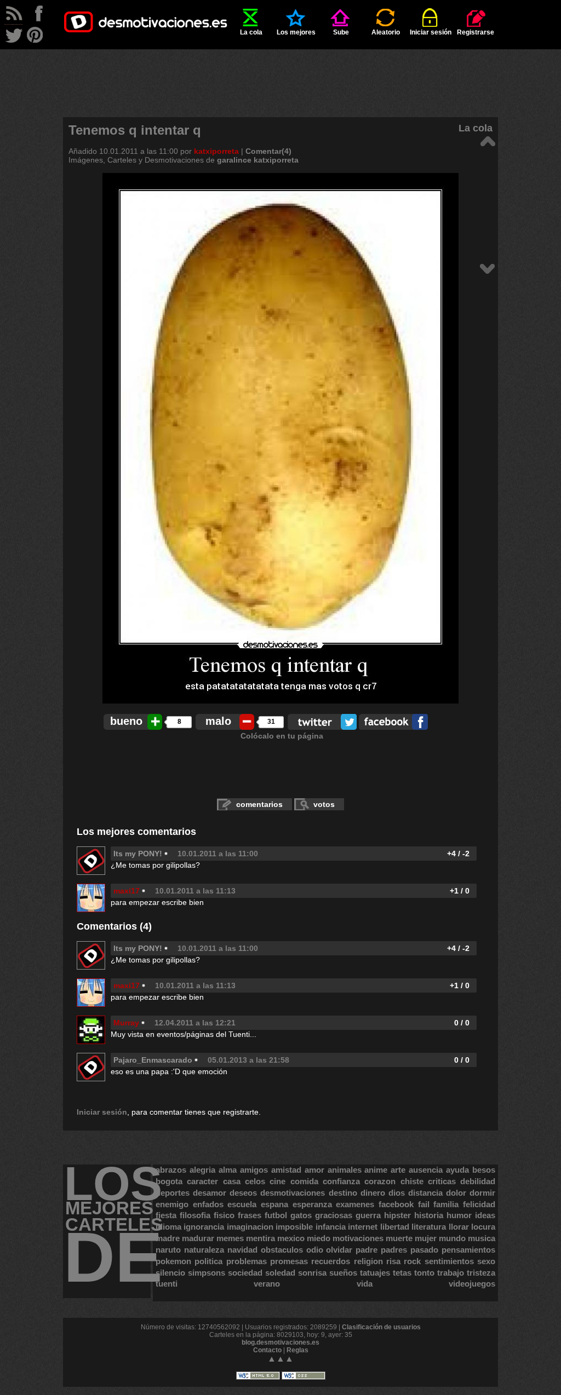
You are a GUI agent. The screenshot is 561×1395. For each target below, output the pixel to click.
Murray (126, 1022)
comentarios (259, 804)
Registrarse (475, 32)
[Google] (487, 268)
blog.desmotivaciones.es (280, 1342)
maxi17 (126, 890)
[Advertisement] (280, 74)
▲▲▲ (280, 1358)
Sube (341, 32)
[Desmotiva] (487, 140)
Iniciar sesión (430, 32)
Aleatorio (385, 32)
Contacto (267, 1350)
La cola (251, 32)
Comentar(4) (268, 151)
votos (324, 804)
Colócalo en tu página (282, 735)
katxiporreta (216, 151)
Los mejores (296, 32)
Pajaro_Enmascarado (152, 1060)
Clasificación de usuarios (381, 1327)
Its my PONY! (137, 853)
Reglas (297, 1350)
